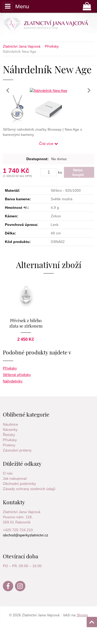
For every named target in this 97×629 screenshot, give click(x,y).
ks (60, 172)
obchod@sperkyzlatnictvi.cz (25, 535)
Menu (22, 6)
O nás (8, 473)
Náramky (10, 429)
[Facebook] (8, 590)
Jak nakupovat (15, 478)
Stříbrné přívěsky (17, 375)
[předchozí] (8, 90)
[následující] (89, 90)
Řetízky (9, 435)
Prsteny (9, 445)
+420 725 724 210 (18, 530)
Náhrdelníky (13, 381)
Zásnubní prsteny (17, 450)
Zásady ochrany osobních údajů (29, 489)
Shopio (82, 615)
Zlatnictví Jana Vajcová (21, 512)
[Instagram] (20, 590)
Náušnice (10, 424)
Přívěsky (10, 368)
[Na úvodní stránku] (47, 25)
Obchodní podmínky (19, 484)
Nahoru (92, 620)
